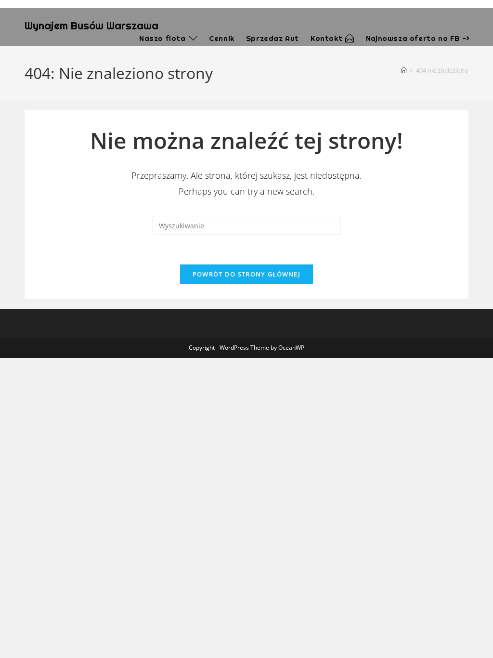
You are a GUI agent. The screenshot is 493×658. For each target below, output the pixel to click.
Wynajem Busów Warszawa (91, 25)
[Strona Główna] (404, 70)
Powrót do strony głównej (246, 274)
